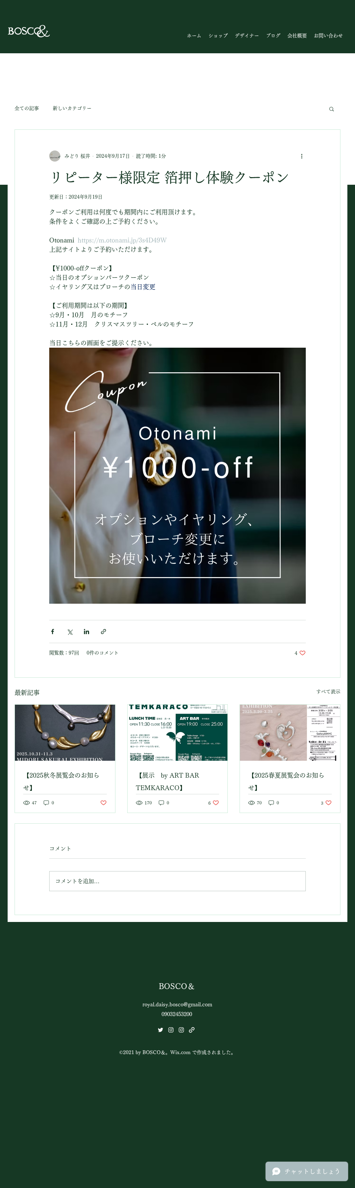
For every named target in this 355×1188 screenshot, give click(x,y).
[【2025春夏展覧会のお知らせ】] (290, 733)
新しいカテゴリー (72, 108)
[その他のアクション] (301, 156)
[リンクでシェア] (103, 631)
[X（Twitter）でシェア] (69, 631)
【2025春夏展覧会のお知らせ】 (286, 781)
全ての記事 (27, 108)
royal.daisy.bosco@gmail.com (177, 1004)
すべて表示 (328, 691)
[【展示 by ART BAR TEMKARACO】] (178, 733)
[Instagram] (170, 1029)
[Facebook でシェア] (52, 631)
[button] (218, 35)
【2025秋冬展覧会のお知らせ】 (61, 781)
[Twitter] (160, 1029)
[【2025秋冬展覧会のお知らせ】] (65, 733)
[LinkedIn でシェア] (86, 631)
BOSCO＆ (177, 986)
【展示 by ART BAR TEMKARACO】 (167, 781)
